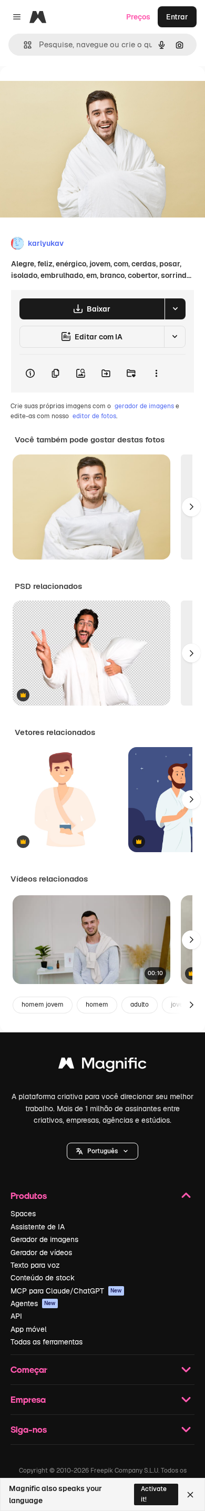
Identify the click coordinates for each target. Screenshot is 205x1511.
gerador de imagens (144, 406)
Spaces (23, 1213)
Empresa (28, 1399)
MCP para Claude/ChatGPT (66, 1291)
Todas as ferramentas (47, 1342)
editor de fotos (94, 416)
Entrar (177, 17)
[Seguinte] (191, 507)
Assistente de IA (38, 1226)
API (16, 1316)
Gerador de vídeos (41, 1252)
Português (102, 1151)
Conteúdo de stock (43, 1277)
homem (97, 1004)
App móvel (29, 1329)
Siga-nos (29, 1429)
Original (67, 90)
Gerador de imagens (44, 1239)
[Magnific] (102, 1066)
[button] (102, 1151)
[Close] (190, 1494)
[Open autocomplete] (23, 45)
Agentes (33, 1303)
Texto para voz (35, 1265)
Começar (29, 1369)
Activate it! (154, 1494)
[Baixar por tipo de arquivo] (175, 308)
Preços (138, 17)
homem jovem (43, 1004)
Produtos (29, 1195)
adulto (139, 1004)
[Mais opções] (156, 373)
